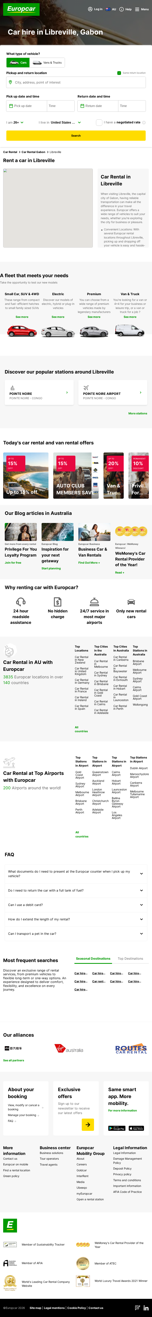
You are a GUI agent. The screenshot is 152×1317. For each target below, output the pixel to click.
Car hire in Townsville (117, 981)
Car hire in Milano (81, 973)
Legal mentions (54, 1307)
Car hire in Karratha (81, 989)
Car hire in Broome (81, 981)
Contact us (95, 1307)
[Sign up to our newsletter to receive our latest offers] (88, 1125)
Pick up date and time (22, 96)
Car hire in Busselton (135, 973)
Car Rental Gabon (33, 152)
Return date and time (94, 96)
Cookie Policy (76, 1307)
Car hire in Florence (117, 973)
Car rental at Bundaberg (99, 981)
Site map (35, 1307)
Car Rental (10, 152)
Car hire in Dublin (99, 973)
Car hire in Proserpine (135, 981)
